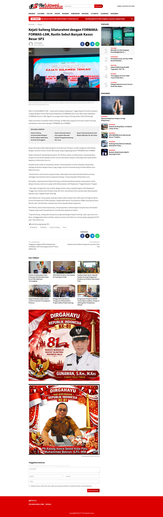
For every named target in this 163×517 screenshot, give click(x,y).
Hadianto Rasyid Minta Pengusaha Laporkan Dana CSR (83, 244)
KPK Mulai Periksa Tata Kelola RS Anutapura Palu (64, 276)
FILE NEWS (114, 48)
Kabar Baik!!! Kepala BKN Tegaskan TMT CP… (120, 68)
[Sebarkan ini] (82, 44)
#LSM (64, 227)
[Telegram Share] (92, 44)
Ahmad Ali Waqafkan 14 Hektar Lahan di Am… (120, 127)
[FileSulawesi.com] (46, 6)
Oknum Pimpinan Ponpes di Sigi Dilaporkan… (113, 119)
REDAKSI (48, 504)
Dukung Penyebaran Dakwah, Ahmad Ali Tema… (120, 145)
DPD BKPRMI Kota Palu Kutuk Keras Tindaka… (120, 136)
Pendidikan (114, 56)
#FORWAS (43, 227)
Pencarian (98, 6)
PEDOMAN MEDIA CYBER (36, 504)
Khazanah (104, 116)
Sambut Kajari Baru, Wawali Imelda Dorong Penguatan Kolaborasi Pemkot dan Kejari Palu (88, 278)
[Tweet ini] (87, 44)
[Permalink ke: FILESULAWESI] (31, 44)
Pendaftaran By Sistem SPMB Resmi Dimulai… (122, 60)
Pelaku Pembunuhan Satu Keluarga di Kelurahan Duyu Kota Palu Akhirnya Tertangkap (39, 278)
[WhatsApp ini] (97, 44)
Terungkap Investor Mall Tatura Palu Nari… (120, 77)
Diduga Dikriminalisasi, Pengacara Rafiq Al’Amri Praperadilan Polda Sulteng (63, 301)
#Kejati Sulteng (55, 227)
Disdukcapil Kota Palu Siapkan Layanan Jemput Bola (83, 19)
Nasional (114, 65)
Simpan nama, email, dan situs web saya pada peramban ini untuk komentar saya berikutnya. (61, 486)
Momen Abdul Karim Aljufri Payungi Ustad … (119, 153)
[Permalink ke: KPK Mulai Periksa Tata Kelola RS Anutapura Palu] (64, 267)
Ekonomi (113, 74)
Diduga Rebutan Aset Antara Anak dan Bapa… (122, 85)
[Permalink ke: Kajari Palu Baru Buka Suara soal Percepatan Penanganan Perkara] (40, 291)
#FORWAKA (33, 227)
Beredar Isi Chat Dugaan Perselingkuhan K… (120, 51)
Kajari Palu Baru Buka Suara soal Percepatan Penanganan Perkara (39, 301)
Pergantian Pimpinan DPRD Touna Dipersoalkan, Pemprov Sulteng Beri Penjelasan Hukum (88, 302)
